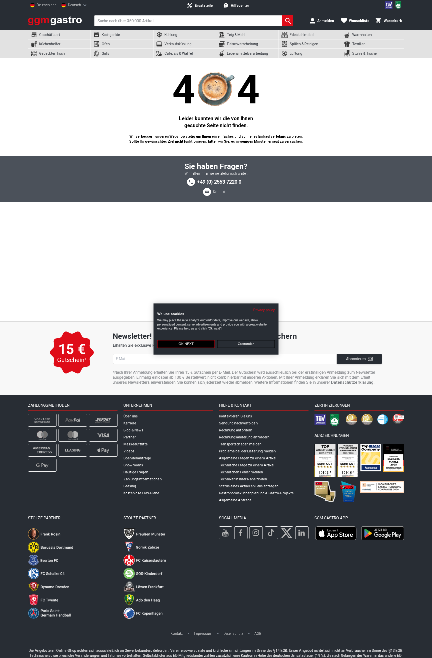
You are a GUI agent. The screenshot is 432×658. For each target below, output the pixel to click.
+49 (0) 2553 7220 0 (219, 182)
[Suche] (287, 20)
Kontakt (219, 192)
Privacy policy (264, 310)
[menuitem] (59, 34)
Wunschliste (359, 21)
